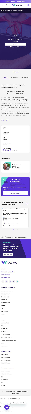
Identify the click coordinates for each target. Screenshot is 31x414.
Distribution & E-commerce (6, 337)
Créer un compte (5, 274)
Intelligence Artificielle (5, 302)
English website (15, 393)
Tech (2, 308)
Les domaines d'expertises (8, 271)
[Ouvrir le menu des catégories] (3, 5)
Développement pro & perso (6, 290)
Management (4, 299)
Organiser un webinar (21, 1)
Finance (3, 314)
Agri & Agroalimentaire (5, 334)
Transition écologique (5, 296)
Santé (2, 343)
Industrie (3, 325)
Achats (2, 319)
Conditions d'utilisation (10, 391)
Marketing (3, 305)
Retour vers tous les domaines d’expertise (12, 10)
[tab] (5, 77)
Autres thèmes (4, 346)
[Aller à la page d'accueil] (18, 5)
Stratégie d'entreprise (5, 293)
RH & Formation (4, 311)
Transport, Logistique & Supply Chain (8, 340)
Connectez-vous (5, 277)
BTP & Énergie (4, 331)
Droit (2, 317)
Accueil (2, 236)
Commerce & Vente (5, 322)
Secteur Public (4, 328)
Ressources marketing (10, 1)
